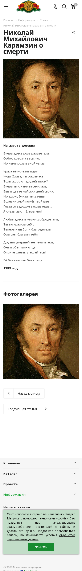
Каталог (10, 473)
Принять (41, 547)
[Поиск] (64, 7)
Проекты (10, 484)
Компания (11, 463)
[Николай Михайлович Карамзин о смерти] (41, 62)
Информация (14, 494)
